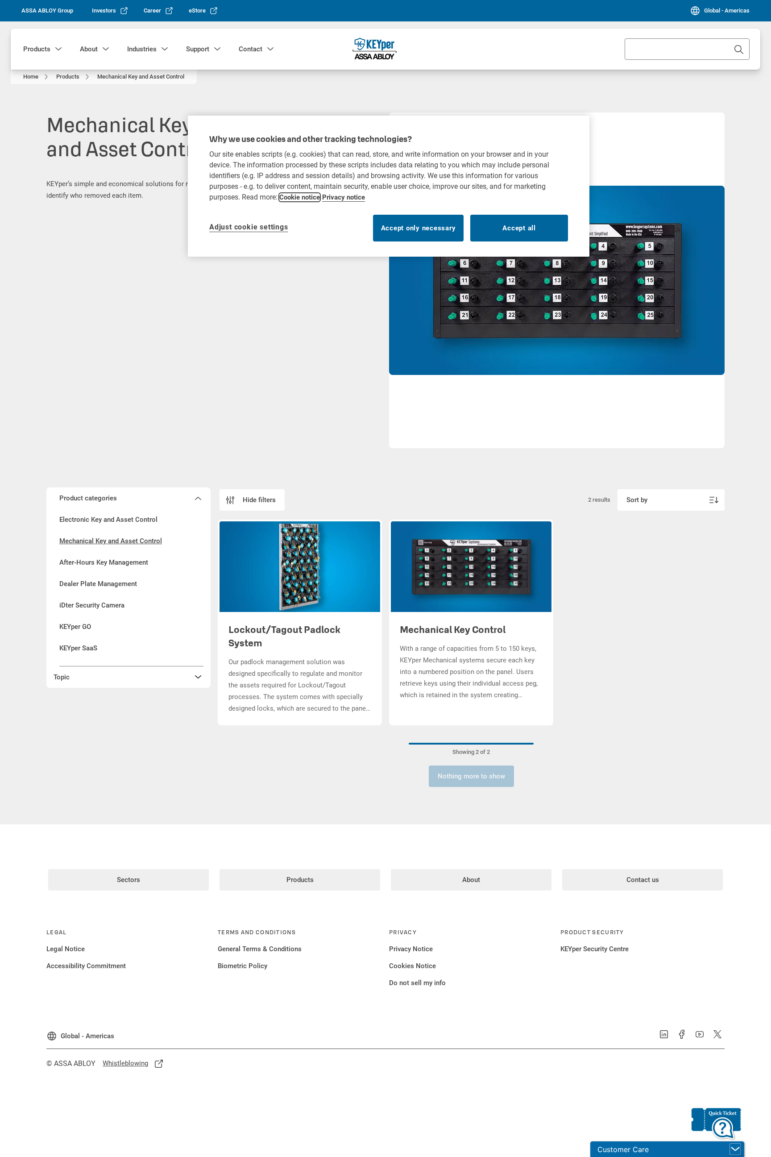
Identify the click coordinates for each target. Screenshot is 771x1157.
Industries (142, 49)
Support (197, 49)
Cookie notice (299, 197)
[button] (58, 49)
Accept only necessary (418, 228)
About (89, 49)
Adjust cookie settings (248, 227)
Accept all (519, 228)
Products (36, 49)
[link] (110, 10)
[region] (388, 186)
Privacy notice (343, 197)
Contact (250, 49)
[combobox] (687, 49)
